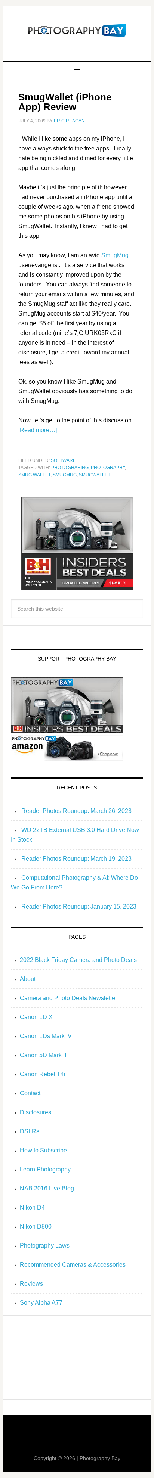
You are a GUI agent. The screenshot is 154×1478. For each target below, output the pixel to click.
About (28, 979)
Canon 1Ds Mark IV (46, 1036)
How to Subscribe (43, 1150)
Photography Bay (77, 30)
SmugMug (115, 255)
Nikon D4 (32, 1207)
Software (63, 460)
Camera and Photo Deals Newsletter (68, 998)
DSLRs (29, 1131)
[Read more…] (37, 430)
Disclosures (35, 1112)
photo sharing (70, 467)
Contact (30, 1093)
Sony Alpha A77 (41, 1303)
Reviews (31, 1283)
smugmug (65, 475)
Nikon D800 (36, 1226)
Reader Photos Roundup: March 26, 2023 (76, 811)
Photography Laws (45, 1245)
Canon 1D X (36, 1017)
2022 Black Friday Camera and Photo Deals (78, 960)
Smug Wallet (34, 475)
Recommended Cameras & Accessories (73, 1264)
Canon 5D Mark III (44, 1055)
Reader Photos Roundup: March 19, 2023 (76, 859)
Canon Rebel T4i (42, 1074)
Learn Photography (45, 1169)
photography (108, 467)
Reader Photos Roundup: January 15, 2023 (78, 906)
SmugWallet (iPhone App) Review (64, 101)
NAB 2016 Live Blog (47, 1188)
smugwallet (94, 475)
